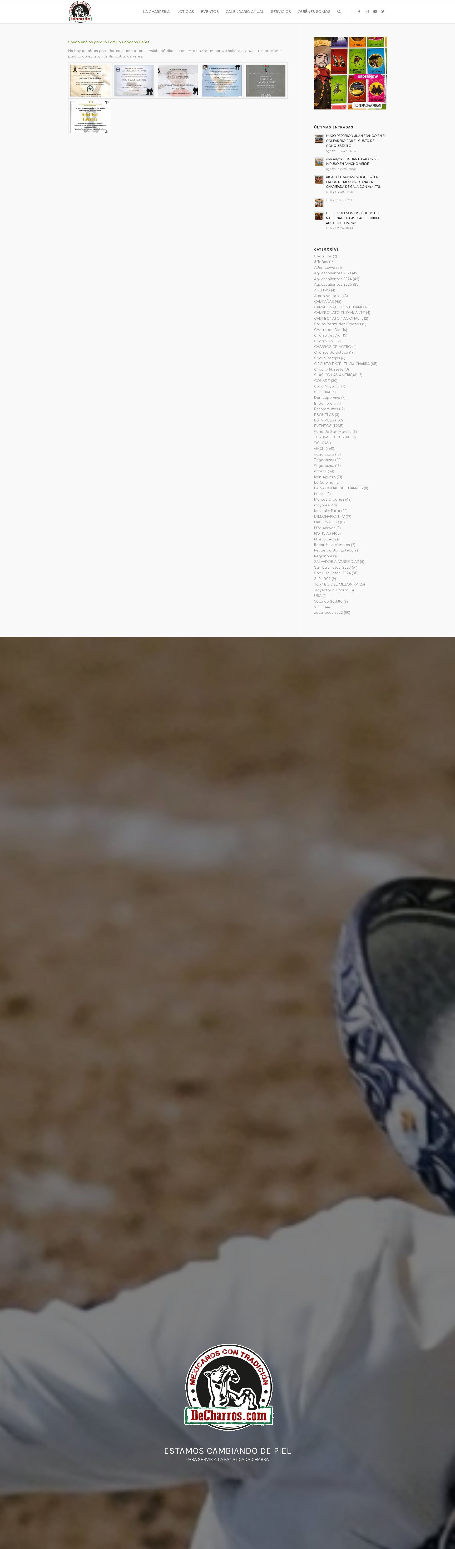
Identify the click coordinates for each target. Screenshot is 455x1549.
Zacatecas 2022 (328, 613)
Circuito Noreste (329, 369)
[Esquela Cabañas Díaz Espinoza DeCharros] (222, 81)
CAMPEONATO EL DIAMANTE (339, 313)
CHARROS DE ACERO (332, 347)
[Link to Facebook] (359, 12)
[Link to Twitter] (383, 12)
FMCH (319, 448)
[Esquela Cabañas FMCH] (266, 81)
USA (318, 596)
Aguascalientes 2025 (333, 284)
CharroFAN (323, 341)
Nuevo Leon (325, 539)
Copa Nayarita (327, 386)
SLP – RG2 (322, 579)
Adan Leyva (324, 268)
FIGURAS (321, 443)
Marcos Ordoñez (329, 499)
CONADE (322, 381)
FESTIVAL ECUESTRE (332, 437)
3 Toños (321, 262)
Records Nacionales (332, 545)
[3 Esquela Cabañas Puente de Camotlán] (90, 81)
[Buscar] (339, 11)
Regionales (324, 556)
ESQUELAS (324, 415)
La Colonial (324, 483)
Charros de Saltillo (331, 352)
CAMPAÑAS (324, 302)
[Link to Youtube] (375, 12)
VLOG (319, 607)
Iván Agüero (325, 477)
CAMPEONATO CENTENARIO (339, 307)
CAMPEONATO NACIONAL (336, 318)
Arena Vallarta (327, 296)
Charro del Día (327, 330)
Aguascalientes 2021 (332, 273)
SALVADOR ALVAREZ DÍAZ (336, 562)
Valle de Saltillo (328, 601)
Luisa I (319, 494)
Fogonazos (324, 454)
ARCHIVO (322, 290)
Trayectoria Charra (331, 590)
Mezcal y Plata (327, 511)
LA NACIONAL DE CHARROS (338, 488)
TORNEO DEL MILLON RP (336, 584)
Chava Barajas (327, 358)
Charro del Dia (327, 335)
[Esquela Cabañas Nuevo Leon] (90, 117)
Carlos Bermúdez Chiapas (337, 324)
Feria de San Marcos (333, 432)
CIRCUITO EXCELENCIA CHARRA (342, 364)
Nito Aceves (324, 528)
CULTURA (322, 392)
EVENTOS (323, 426)
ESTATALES (324, 420)
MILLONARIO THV (329, 517)
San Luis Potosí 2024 (332, 573)
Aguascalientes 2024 (333, 279)
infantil (320, 471)
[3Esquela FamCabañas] (134, 81)
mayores (321, 505)
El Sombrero (325, 403)
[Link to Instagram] (367, 12)
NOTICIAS (322, 533)
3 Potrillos (323, 256)
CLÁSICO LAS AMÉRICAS (335, 375)
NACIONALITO (326, 522)
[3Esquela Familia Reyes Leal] (178, 81)
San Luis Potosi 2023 (332, 567)
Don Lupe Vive (327, 398)
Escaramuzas (326, 409)
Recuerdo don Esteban (335, 550)
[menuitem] (156, 11)
